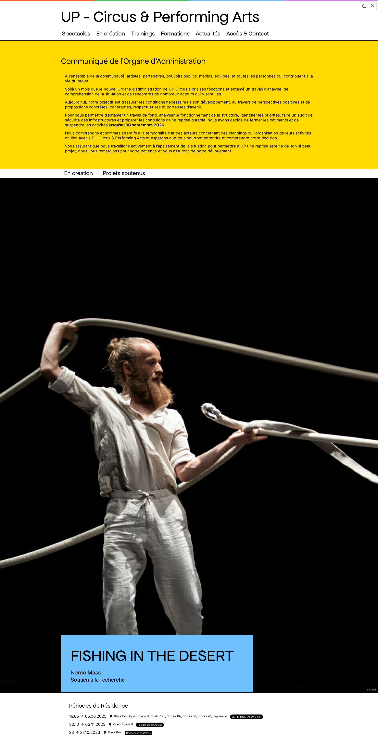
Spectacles (76, 33)
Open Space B (139, 716)
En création (110, 33)
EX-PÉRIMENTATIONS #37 (246, 716)
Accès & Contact (247, 33)
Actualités (208, 33)
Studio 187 (174, 716)
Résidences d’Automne (150, 724)
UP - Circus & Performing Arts (160, 16)
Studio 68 (189, 716)
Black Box (121, 716)
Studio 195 (157, 716)
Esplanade (220, 716)
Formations (175, 33)
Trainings (143, 33)
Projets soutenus (124, 173)
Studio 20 (204, 716)
